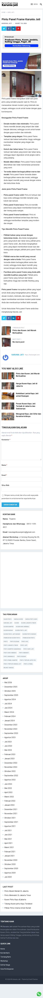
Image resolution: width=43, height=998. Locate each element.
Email (4, 475)
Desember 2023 (10, 725)
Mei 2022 (8, 788)
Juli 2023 (8, 742)
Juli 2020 (8, 877)
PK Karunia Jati (15, 979)
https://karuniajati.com (32, 355)
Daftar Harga (5, 965)
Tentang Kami (5, 957)
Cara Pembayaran (7, 969)
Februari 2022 (9, 801)
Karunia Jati (7, 23)
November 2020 (10, 860)
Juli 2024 (8, 704)
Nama (4, 465)
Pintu (6, 641)
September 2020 (11, 868)
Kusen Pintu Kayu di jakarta (15, 900)
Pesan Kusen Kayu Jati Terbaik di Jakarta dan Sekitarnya (25, 406)
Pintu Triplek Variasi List (12, 664)
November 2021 (10, 813)
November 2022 (10, 767)
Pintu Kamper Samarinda (12, 649)
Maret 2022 (9, 797)
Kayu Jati (11, 12)
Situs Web (5, 485)
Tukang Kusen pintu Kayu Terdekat (18, 904)
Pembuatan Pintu (29, 638)
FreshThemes (33, 979)
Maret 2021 (9, 847)
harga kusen (18, 619)
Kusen (17, 623)
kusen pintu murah (29, 634)
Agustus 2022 (10, 780)
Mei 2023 (8, 750)
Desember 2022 (10, 763)
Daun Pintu (7, 619)
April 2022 (8, 792)
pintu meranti (24, 652)
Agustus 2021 (10, 826)
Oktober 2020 (10, 864)
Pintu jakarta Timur (11, 645)
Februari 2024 (9, 716)
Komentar (6, 440)
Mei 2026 (8, 682)
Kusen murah (8, 630)
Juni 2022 (8, 784)
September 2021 (11, 822)
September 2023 (11, 733)
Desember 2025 (10, 687)
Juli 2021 (8, 830)
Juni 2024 (8, 708)
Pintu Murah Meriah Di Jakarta (16, 891)
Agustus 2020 (10, 873)
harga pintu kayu (31, 619)
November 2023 (10, 729)
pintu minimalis (9, 656)
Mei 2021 (8, 839)
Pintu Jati (23, 645)
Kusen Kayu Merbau (22, 626)
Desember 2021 (10, 809)
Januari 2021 (9, 856)
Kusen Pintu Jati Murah (12, 634)
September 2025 (11, 695)
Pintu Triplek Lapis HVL (28, 660)
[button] (34, 4)
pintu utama (28, 664)
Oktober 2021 (10, 818)
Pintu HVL (25, 641)
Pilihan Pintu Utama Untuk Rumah (17, 908)
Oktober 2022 (10, 771)
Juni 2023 (8, 746)
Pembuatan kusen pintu (12, 638)
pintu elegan (14, 641)
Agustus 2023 (10, 737)
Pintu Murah (21, 656)
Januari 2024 (9, 721)
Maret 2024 (9, 712)
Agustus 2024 (10, 699)
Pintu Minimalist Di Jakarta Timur (17, 895)
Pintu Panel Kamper (10, 660)
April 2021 (8, 843)
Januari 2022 (9, 805)
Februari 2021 (9, 852)
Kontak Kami (5, 953)
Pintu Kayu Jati (28, 649)
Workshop (4, 961)
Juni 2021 (8, 835)
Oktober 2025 (10, 691)
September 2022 (11, 775)
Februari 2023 (9, 754)
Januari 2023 (9, 759)
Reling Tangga (9, 667)
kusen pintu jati (21, 630)
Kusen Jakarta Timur (28, 623)
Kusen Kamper (8, 626)
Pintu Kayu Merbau (10, 652)
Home (4, 12)
